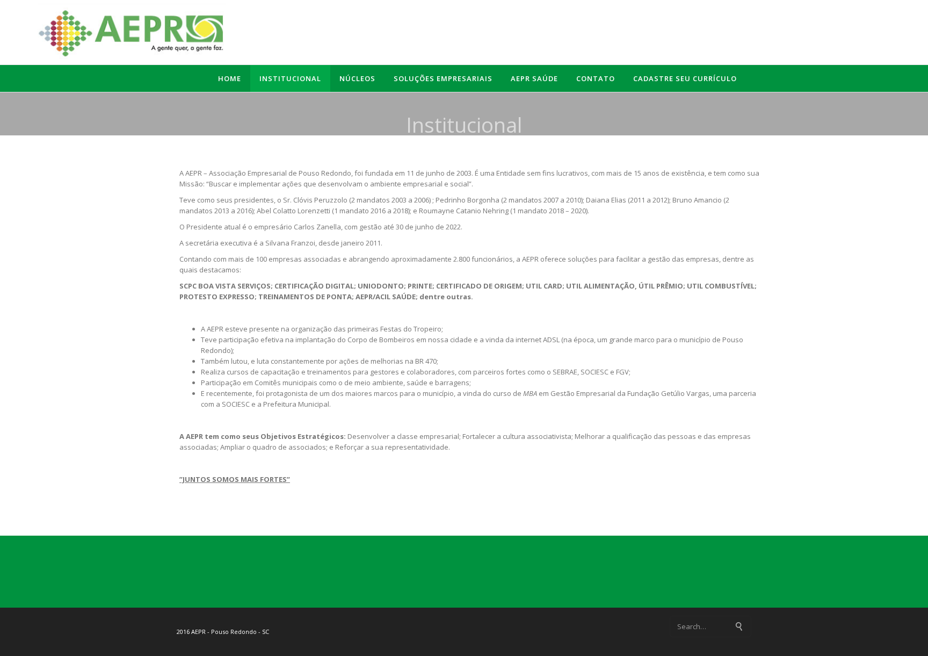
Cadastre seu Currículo (685, 78)
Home (229, 78)
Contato (595, 78)
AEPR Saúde (534, 78)
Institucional (290, 78)
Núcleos (357, 78)
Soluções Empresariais (443, 78)
